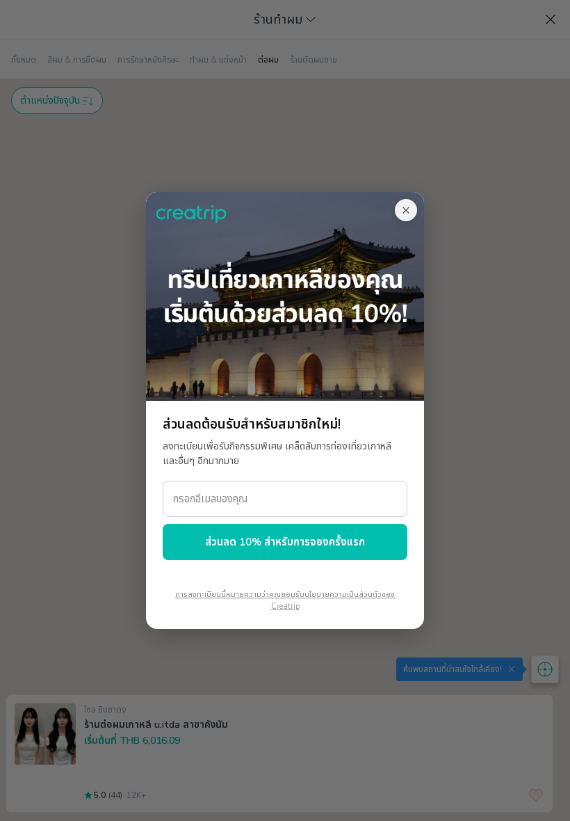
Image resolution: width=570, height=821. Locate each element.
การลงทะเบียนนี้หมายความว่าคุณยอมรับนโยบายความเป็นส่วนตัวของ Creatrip (285, 600)
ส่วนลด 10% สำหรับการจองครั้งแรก (285, 542)
